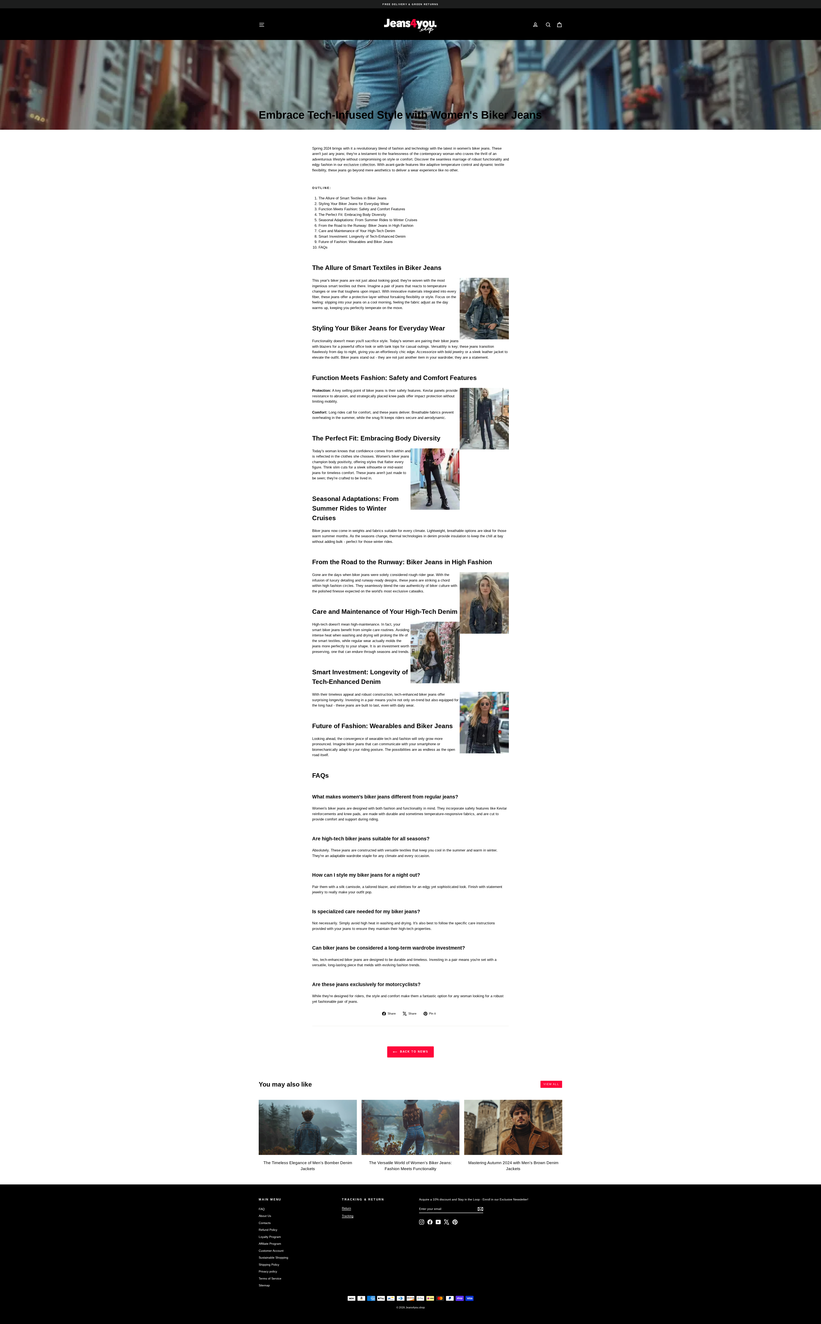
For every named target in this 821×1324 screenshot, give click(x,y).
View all (551, 1084)
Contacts (265, 1223)
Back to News (413, 1051)
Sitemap (264, 1285)
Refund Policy (268, 1229)
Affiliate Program (270, 1243)
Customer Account (271, 1250)
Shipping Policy (269, 1264)
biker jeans (450, 341)
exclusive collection (359, 165)
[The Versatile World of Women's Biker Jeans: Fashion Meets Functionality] (411, 1127)
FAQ (262, 1209)
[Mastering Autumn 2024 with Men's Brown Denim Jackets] (513, 1127)
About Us (265, 1216)
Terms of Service (270, 1278)
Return (346, 1208)
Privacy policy (268, 1271)
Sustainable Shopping (273, 1257)
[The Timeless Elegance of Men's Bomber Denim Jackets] (308, 1127)
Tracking (347, 1216)
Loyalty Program (270, 1237)
